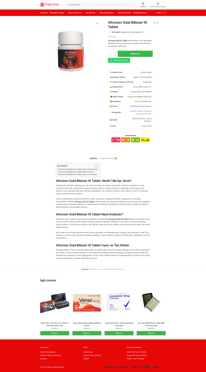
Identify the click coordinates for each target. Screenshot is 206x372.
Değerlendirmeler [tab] (107, 158)
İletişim (86, 359)
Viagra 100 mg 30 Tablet (137, 355)
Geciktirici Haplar (109, 269)
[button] (97, 23)
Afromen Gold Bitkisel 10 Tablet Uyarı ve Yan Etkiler (78, 174)
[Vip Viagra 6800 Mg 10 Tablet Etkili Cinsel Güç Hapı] (151, 302)
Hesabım (143, 6)
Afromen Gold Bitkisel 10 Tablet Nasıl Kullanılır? (76, 172)
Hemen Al (135, 53)
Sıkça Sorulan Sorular (158, 6)
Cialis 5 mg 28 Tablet (135, 359)
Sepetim (43, 359)
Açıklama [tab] (93, 158)
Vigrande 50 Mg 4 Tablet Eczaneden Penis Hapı (119, 324)
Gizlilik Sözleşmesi (47, 352)
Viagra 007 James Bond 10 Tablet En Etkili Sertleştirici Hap (54, 324)
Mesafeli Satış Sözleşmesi (50, 355)
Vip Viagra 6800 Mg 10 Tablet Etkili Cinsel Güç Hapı (151, 324)
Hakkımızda (88, 352)
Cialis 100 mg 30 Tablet (136, 352)
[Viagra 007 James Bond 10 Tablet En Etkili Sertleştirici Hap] (54, 302)
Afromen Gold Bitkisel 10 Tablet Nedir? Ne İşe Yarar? (78, 169)
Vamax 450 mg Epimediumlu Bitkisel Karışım (87, 324)
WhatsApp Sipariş (120, 60)
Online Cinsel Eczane (55, 367)
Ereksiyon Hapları (136, 111)
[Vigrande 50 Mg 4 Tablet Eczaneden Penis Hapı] (119, 302)
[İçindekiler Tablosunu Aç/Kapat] (95, 166)
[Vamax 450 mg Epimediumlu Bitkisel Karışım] (86, 302)
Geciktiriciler (146, 114)
